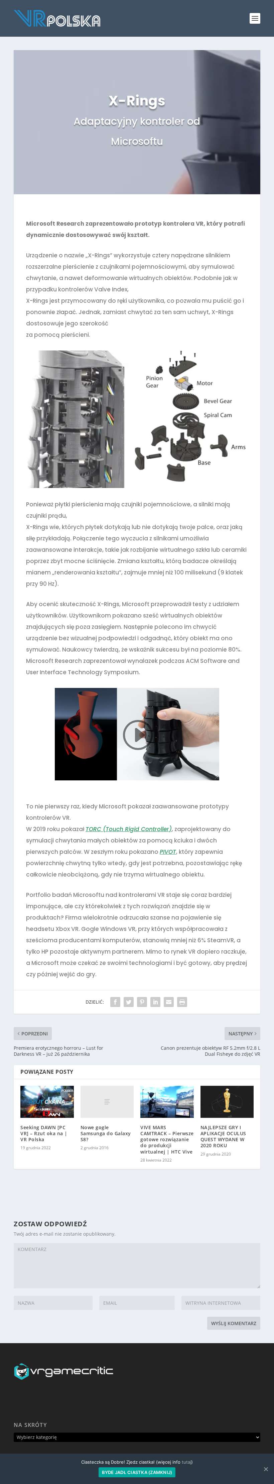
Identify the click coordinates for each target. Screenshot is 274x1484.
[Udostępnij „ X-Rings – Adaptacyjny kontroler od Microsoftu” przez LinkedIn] (155, 1002)
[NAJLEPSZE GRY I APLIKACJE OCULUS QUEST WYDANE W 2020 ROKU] (227, 1102)
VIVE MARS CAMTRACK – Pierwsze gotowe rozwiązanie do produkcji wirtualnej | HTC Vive (167, 1139)
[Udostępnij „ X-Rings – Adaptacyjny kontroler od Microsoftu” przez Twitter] (128, 1002)
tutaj (186, 1462)
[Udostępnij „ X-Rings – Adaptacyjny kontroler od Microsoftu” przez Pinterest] (142, 1002)
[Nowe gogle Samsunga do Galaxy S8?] (107, 1102)
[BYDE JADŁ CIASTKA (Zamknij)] (265, 1469)
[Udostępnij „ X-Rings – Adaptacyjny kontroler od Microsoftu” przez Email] (168, 1002)
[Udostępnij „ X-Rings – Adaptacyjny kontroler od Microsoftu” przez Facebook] (115, 1002)
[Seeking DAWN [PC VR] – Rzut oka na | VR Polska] (47, 1102)
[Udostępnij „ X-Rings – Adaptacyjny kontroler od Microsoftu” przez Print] (182, 1002)
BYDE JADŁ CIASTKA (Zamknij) (137, 1472)
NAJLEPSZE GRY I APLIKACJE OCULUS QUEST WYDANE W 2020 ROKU (223, 1136)
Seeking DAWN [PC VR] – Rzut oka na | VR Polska (43, 1133)
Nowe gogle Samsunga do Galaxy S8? (106, 1133)
